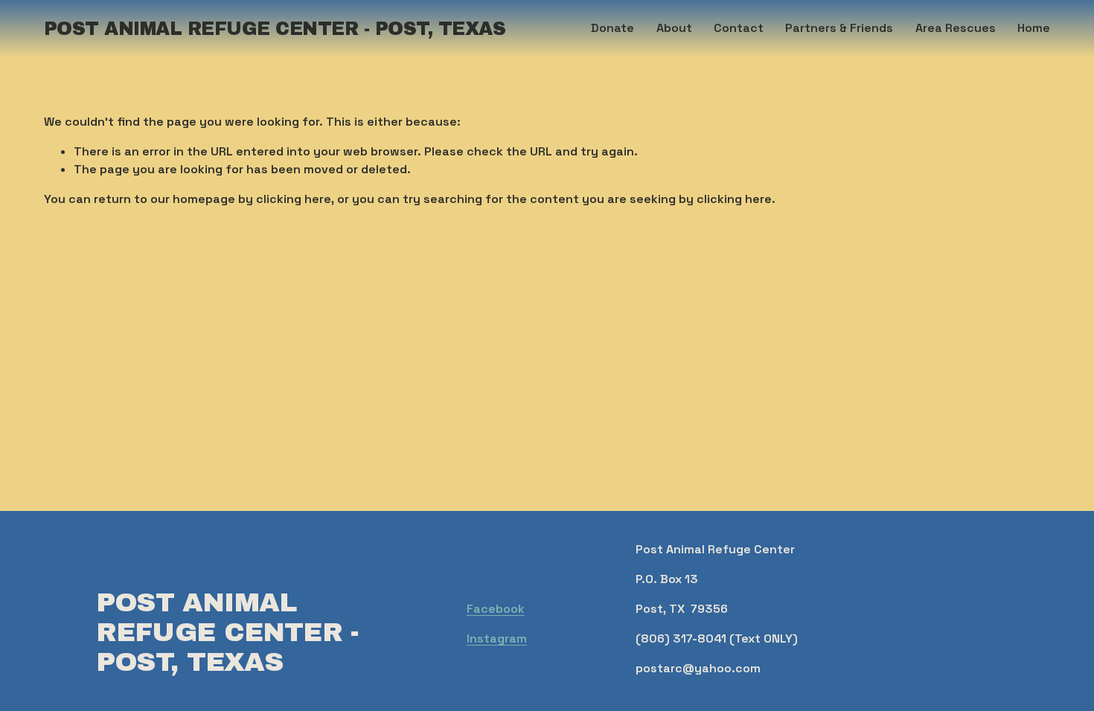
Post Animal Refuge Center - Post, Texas (275, 29)
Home (1033, 28)
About (674, 28)
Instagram (497, 638)
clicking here (293, 199)
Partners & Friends (839, 28)
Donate (612, 28)
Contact (739, 28)
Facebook (496, 609)
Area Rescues (955, 28)
